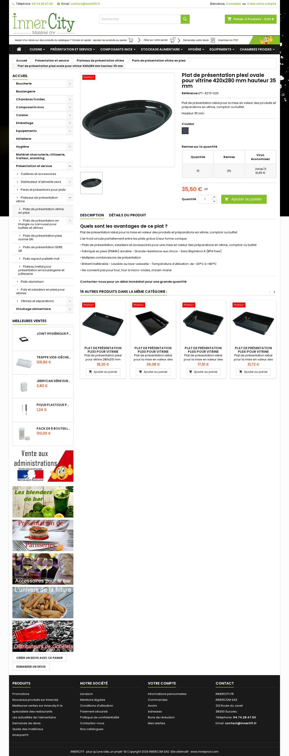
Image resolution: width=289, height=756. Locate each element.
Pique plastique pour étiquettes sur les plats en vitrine (54, 405)
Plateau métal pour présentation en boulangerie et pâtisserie (41, 270)
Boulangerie (25, 91)
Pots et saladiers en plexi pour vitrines (40, 291)
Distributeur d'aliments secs (41, 182)
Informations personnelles (167, 694)
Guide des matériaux (27, 729)
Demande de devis (26, 723)
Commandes (158, 700)
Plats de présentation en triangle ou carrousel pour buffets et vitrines (38, 224)
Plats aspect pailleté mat (41, 259)
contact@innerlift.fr (85, 4)
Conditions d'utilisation (96, 705)
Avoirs (152, 705)
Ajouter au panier (243, 199)
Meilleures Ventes (29, 320)
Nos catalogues (91, 729)
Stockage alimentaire (160, 49)
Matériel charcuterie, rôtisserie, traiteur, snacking (40, 156)
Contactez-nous (92, 723)
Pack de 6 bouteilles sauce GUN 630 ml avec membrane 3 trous (54, 428)
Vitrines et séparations (37, 301)
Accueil (20, 75)
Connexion (233, 4)
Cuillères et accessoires (38, 174)
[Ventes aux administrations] (42, 466)
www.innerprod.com (205, 752)
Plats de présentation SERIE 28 (40, 249)
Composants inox (116, 49)
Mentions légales (92, 700)
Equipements (220, 49)
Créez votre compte (261, 4)
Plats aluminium (32, 281)
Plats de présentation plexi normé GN (40, 237)
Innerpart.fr (20, 735)
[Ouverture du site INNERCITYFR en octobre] (144, 40)
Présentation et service (71, 49)
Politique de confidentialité (99, 717)
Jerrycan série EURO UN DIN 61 (54, 381)
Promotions (20, 694)
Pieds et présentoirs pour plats (43, 190)
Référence (190, 93)
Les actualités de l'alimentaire (34, 717)
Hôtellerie (23, 139)
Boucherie (24, 83)
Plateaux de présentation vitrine (37, 199)
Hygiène (194, 49)
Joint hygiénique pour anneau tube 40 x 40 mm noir (54, 333)
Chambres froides (256, 49)
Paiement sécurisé (94, 711)
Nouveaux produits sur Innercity (35, 700)
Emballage (24, 123)
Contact (225, 683)
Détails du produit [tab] (127, 215)
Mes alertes (156, 723)
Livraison (86, 694)
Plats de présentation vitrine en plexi (41, 211)
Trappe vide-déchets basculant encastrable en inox (54, 357)
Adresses (155, 711)
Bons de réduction (161, 717)
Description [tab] (92, 215)
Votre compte (162, 683)
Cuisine (36, 49)
